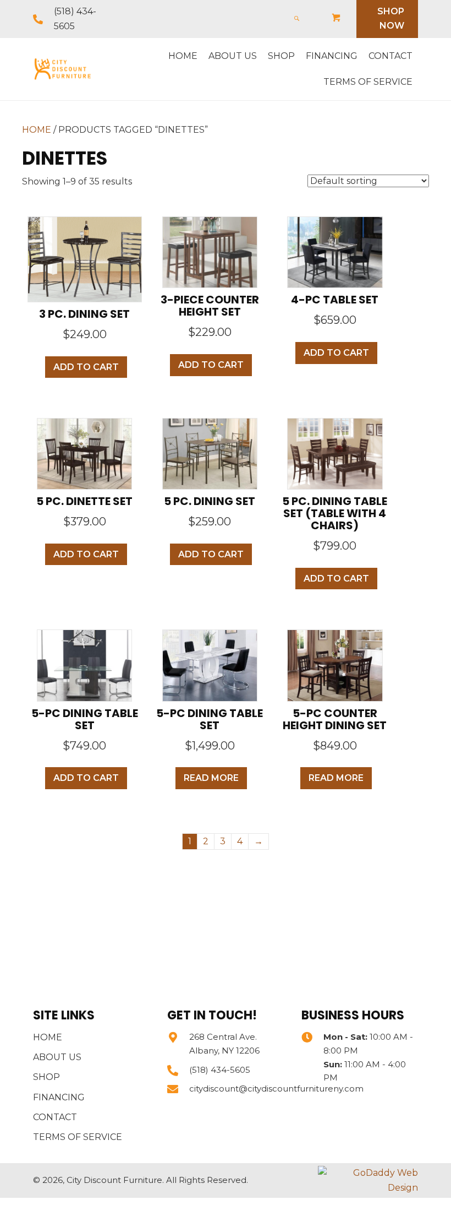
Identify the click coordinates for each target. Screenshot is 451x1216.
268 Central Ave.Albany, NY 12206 (224, 1044)
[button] (387, 19)
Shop (46, 1077)
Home (36, 129)
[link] (183, 56)
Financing (59, 1097)
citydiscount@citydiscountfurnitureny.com (276, 1088)
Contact (55, 1117)
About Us (57, 1057)
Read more (211, 778)
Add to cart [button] (86, 367)
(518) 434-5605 (219, 1070)
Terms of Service (77, 1137)
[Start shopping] (337, 18)
